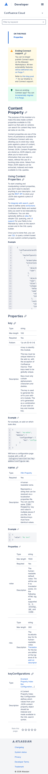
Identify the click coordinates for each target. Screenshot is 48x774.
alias (27, 216)
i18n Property (26, 473)
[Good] (32, 729)
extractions (30, 206)
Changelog (19, 747)
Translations (33, 647)
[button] (42, 4)
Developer (21, 4)
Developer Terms (22, 762)
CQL (13, 235)
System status (21, 752)
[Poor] (25, 729)
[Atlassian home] (6, 4)
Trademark (19, 767)
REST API (19, 194)
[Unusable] (22, 729)
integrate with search (19, 203)
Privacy (18, 757)
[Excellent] (35, 729)
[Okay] (28, 729)
